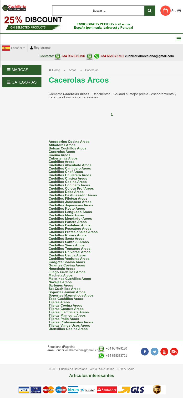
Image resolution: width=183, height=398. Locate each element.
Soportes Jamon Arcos (67, 292)
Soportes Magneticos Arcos (71, 295)
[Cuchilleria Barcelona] (14, 8)
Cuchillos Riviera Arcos (67, 235)
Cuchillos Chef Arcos (66, 172)
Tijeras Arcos (59, 302)
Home (56, 70)
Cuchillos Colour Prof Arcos (71, 188)
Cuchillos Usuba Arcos (67, 255)
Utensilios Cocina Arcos (68, 329)
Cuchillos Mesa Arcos (66, 215)
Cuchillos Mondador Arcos (70, 218)
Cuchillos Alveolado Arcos (70, 165)
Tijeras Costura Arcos (66, 309)
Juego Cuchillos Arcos (67, 272)
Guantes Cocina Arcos (67, 265)
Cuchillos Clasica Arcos (68, 178)
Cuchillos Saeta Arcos (66, 238)
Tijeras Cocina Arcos (65, 305)
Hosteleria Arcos (62, 269)
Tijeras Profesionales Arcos (71, 322)
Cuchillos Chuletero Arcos (70, 175)
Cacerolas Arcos (62, 152)
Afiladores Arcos (62, 145)
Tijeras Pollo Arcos (64, 319)
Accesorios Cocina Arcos (69, 141)
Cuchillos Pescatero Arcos (70, 228)
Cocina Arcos (59, 155)
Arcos (72, 70)
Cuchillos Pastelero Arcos (70, 225)
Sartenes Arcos (61, 285)
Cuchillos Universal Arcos (70, 252)
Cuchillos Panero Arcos (68, 222)
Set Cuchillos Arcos (65, 289)
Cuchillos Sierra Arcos (67, 245)
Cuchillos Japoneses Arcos (71, 205)
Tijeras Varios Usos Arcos (69, 325)
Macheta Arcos (61, 275)
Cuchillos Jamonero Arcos (70, 202)
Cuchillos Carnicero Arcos (70, 168)
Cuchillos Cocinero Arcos (69, 185)
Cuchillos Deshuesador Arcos (73, 195)
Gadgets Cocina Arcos (67, 262)
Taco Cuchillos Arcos (66, 299)
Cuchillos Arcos (61, 162)
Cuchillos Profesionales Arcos (73, 232)
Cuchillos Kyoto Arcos (67, 208)
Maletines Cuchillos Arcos (70, 279)
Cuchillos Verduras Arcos (69, 258)
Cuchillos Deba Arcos (66, 192)
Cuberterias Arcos (63, 158)
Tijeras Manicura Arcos (67, 315)
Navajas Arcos (60, 282)
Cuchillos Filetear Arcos (68, 198)
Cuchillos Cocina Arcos (68, 182)
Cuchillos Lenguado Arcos (70, 212)
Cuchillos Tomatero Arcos (70, 248)
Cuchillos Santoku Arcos (69, 242)
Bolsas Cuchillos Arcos (67, 148)
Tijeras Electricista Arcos (69, 312)
